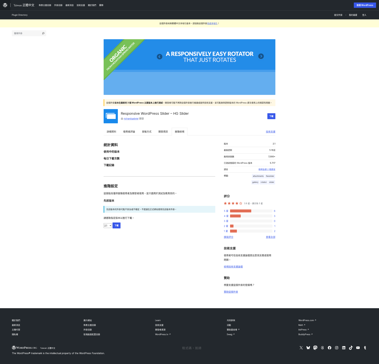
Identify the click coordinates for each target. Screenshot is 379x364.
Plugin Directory (20, 15)
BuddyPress (305, 334)
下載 (271, 116)
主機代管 (16, 329)
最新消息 (16, 325)
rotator (264, 182)
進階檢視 (179, 131)
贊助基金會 (233, 329)
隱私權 (15, 334)
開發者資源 (160, 329)
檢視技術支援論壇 (233, 266)
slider (271, 182)
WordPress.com (307, 320)
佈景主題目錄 (89, 325)
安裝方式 (146, 131)
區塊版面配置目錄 (91, 334)
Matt (301, 325)
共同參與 (231, 320)
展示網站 (87, 320)
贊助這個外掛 (231, 291)
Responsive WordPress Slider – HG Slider (155, 113)
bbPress (303, 329)
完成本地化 (212, 23)
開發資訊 (163, 131)
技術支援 (270, 131)
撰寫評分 (228, 237)
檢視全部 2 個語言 (266, 169)
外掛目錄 (87, 329)
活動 (229, 325)
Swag (231, 334)
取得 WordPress (365, 5)
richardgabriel (131, 118)
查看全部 (270, 237)
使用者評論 (129, 131)
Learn (158, 320)
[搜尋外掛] (43, 33)
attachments (258, 176)
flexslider (270, 176)
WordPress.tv (163, 334)
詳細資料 (111, 131)
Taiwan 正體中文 (47, 348)
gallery (255, 182)
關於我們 (16, 320)
